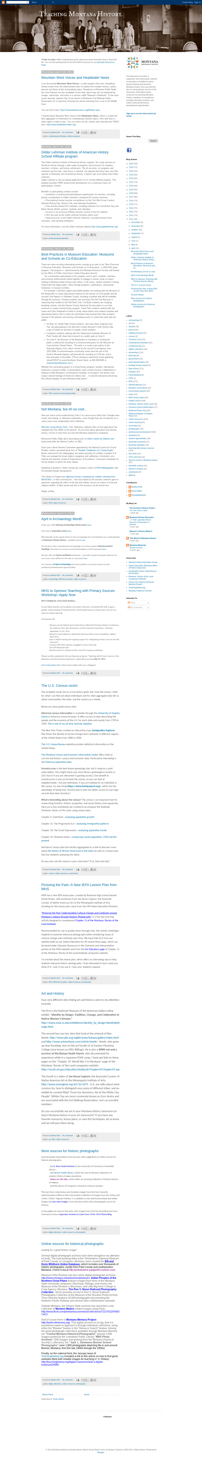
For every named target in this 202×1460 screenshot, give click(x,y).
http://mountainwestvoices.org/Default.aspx (80, 110)
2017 (131, 197)
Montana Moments (138, 545)
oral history (133, 426)
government (134, 359)
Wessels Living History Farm (54, 427)
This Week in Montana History (143, 538)
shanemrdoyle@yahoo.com (59, 363)
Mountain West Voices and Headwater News (75, 78)
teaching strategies (137, 445)
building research (136, 333)
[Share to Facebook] (91, 132)
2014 (131, 208)
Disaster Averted (136, 548)
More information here (51, 665)
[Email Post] (78, 132)
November (136, 226)
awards (132, 326)
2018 (131, 193)
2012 (131, 215)
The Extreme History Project (142, 508)
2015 (131, 204)
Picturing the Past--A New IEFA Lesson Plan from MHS (144, 290)
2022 (131, 178)
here (89, 525)
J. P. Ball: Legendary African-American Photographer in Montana (141, 522)
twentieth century (136, 466)
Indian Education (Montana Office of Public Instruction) (143, 567)
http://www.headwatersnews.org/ (61, 124)
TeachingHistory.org (52, 1356)
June (133, 241)
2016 (131, 201)
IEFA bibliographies (105, 468)
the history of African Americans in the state (70, 851)
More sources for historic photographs (70, 1151)
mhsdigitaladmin (139, 495)
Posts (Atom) (58, 1399)
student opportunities (138, 438)
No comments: (68, 132)
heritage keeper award (138, 365)
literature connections (138, 388)
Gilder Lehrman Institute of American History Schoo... (143, 258)
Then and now (135, 457)
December (136, 222)
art (50, 1139)
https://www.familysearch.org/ (84, 786)
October (135, 230)
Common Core (135, 339)
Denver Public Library (63, 1173)
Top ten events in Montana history (143, 460)
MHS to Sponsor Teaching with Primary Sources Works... (144, 280)
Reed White (137, 491)
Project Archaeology (62, 564)
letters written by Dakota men (100, 439)
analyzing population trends (92, 830)
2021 (131, 182)
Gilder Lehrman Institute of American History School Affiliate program (75, 154)
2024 (131, 171)
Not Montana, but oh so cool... (64, 409)
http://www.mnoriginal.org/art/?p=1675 (64, 1084)
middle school (135, 401)
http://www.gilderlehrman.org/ (105, 226)
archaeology (53, 579)
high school (134, 368)
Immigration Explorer (103, 730)
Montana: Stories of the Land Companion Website (141, 577)
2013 (131, 212)
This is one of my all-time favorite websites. (70, 724)
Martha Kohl (137, 487)
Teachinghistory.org (137, 587)
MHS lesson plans (66, 579)
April (133, 248)
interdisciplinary (135, 385)
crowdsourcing (135, 346)
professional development (58, 238)
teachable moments (137, 442)
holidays (132, 372)
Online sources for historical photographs (72, 1244)
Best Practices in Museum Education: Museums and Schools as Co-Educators (77, 256)
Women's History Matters (141, 531)
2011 (131, 219)
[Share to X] (88, 132)
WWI (131, 475)
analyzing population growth (79, 817)
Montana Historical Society (140, 591)
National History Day (137, 410)
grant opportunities (137, 362)
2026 (131, 164)
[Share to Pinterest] (94, 132)
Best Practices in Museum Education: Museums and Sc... (143, 265)
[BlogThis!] (85, 132)
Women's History (136, 469)
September (136, 233)
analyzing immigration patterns (93, 824)
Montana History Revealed (141, 517)
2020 (131, 186)
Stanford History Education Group (143, 562)
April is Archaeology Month (61, 519)
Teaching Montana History (80, 14)
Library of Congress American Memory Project (141, 583)
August (134, 237)
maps (131, 394)
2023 (131, 175)
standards (133, 435)
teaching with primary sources (141, 448)
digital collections (55, 1232)
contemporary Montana (57, 136)
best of (131, 330)
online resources (73, 136)
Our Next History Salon (138, 510)
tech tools (133, 454)
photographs (86, 982)
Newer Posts (47, 1394)
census (51, 873)
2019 (131, 189)
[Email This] (82, 132)
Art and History (52, 993)
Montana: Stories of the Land (141, 404)
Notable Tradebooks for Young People (95, 450)
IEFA (50, 393)
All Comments (136, 607)
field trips (132, 356)
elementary (133, 352)
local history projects (137, 391)
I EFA (131, 378)
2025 (131, 167)
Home (86, 1394)
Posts (132, 603)
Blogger (101, 1452)
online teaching (135, 422)
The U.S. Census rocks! (59, 686)
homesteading (135, 375)
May (133, 245)
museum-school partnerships (64, 393)
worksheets (73, 873)
